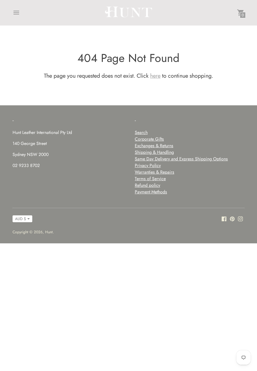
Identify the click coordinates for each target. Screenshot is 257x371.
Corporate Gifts (149, 139)
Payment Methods (151, 192)
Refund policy (147, 185)
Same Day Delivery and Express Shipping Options (181, 159)
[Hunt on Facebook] (224, 218)
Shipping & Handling (154, 152)
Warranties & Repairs (154, 172)
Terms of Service (150, 178)
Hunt (49, 232)
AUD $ (20, 219)
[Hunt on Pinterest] (232, 218)
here (155, 76)
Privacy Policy (148, 165)
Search (141, 132)
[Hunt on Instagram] (240, 218)
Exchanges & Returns (154, 145)
